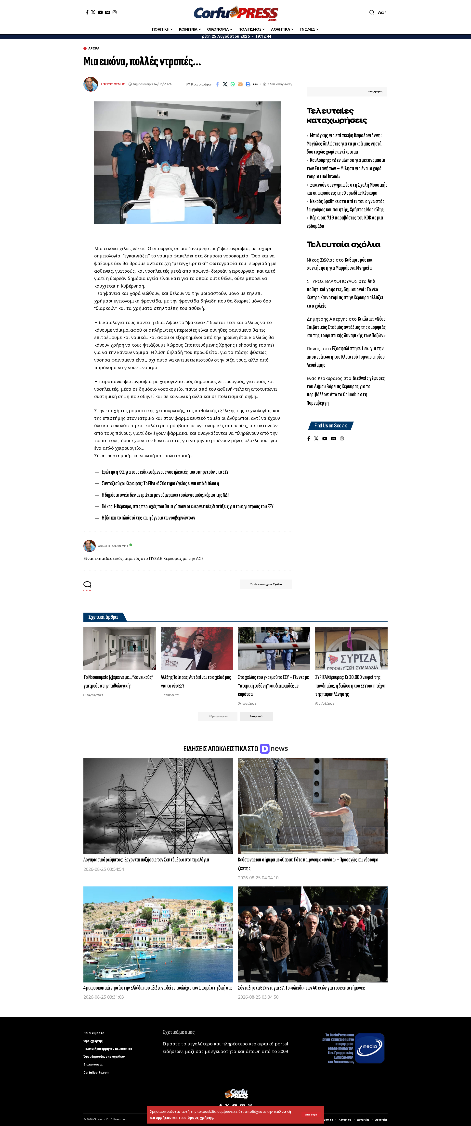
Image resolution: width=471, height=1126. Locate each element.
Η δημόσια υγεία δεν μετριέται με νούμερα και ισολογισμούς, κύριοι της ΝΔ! (165, 494)
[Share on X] (225, 84)
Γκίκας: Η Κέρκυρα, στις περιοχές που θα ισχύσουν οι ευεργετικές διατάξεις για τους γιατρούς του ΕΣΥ (188, 506)
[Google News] (107, 12)
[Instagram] (114, 12)
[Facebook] (87, 12)
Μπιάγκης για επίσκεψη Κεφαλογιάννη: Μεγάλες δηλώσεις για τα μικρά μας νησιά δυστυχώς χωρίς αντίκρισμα (344, 143)
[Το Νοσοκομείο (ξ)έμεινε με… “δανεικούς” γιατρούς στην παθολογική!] (119, 648)
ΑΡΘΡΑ (93, 48)
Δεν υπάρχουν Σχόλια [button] (268, 584)
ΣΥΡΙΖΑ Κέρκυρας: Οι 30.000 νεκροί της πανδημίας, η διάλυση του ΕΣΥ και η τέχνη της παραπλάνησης (350, 686)
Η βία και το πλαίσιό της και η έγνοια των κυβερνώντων (148, 517)
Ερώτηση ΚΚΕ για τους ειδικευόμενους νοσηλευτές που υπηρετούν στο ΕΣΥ (165, 471)
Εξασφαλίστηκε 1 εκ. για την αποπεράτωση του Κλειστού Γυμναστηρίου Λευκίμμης (346, 356)
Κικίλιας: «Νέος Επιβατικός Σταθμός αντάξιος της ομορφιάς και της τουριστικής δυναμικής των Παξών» (346, 327)
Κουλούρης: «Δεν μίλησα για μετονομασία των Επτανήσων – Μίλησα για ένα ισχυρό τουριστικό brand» (346, 168)
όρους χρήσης (200, 1117)
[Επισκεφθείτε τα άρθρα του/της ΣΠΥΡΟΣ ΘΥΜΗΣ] (89, 546)
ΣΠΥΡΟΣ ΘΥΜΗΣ (113, 84)
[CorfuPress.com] (235, 12)
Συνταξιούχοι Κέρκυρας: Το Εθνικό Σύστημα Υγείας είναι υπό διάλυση (160, 483)
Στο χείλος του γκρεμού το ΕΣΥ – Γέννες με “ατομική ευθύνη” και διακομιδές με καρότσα (273, 686)
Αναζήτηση (375, 91)
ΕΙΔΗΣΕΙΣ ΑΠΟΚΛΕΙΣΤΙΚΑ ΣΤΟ (221, 749)
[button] (311, 1114)
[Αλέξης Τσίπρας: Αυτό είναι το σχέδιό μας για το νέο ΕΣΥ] (197, 648)
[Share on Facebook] (217, 84)
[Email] (240, 84)
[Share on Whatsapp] (232, 84)
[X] (93, 12)
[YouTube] (100, 12)
